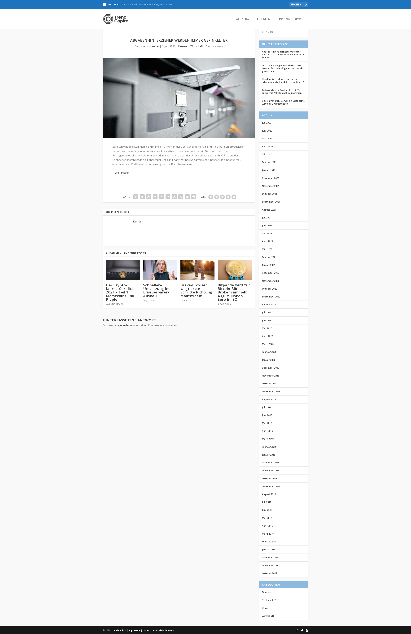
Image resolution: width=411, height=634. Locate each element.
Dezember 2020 (270, 272)
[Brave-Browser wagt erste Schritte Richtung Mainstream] (197, 270)
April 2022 (267, 146)
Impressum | (136, 630)
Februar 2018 (269, 541)
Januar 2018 (268, 549)
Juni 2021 (267, 225)
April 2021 (267, 241)
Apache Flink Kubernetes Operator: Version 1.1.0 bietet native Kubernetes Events (283, 54)
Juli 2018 (266, 502)
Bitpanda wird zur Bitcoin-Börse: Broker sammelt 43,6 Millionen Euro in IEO (234, 292)
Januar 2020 (268, 359)
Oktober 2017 (269, 573)
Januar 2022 (268, 170)
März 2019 (268, 438)
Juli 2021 (266, 217)
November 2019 (270, 375)
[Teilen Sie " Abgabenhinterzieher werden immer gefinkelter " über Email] (187, 197)
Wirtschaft (244, 19)
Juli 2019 (266, 407)
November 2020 (270, 280)
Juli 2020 (266, 312)
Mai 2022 (267, 138)
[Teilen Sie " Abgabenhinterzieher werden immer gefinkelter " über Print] (193, 197)
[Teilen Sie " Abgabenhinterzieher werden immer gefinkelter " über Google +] (148, 197)
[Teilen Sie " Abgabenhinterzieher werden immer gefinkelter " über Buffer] (174, 197)
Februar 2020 (269, 351)
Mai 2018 (267, 517)
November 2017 (270, 565)
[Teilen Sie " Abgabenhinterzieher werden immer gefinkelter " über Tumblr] (155, 197)
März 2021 (268, 249)
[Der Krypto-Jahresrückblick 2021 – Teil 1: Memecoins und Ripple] (123, 270)
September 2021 (271, 201)
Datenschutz (150, 630)
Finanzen (284, 19)
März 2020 (268, 344)
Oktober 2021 (269, 193)
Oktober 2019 (269, 383)
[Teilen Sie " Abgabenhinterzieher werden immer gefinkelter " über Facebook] (136, 197)
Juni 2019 (267, 415)
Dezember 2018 (270, 462)
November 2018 (270, 470)
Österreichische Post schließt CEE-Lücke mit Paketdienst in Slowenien (282, 91)
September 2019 (271, 391)
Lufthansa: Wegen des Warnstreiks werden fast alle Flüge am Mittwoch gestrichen (282, 68)
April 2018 (267, 525)
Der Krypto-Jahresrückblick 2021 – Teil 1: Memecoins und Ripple (120, 292)
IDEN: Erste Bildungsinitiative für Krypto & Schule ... (148, 4)
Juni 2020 (267, 320)
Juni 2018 (267, 509)
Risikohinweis (166, 630)
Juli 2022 (266, 122)
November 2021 (270, 185)
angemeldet (122, 325)
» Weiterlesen (120, 172)
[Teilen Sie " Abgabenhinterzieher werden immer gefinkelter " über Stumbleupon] (181, 197)
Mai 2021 (267, 233)
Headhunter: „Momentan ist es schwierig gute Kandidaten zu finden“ (283, 81)
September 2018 (271, 486)
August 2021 (269, 209)
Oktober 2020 (269, 288)
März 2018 (268, 533)
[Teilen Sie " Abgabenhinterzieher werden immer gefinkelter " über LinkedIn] (168, 197)
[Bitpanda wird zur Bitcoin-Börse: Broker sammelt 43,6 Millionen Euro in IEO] (235, 270)
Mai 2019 (267, 423)
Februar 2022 (269, 162)
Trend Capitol (118, 630)
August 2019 (269, 399)
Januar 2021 (268, 264)
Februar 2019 (269, 446)
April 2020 (267, 336)
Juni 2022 (267, 130)
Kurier (155, 46)
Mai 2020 (267, 328)
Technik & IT (265, 19)
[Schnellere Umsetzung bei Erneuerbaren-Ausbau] (160, 270)
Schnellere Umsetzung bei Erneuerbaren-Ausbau (157, 290)
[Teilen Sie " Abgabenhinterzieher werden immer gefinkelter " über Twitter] (142, 197)
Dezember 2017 (270, 557)
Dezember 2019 (270, 367)
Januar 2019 (268, 454)
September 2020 (271, 296)
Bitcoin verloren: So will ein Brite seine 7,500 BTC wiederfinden (283, 102)
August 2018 (269, 494)
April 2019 (267, 430)
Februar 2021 (269, 257)
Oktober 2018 (269, 478)
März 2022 (268, 154)
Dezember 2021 (270, 178)
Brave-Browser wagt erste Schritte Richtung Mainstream (196, 290)
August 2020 (269, 304)
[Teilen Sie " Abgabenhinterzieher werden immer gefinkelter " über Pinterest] (161, 197)
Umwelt (300, 19)
